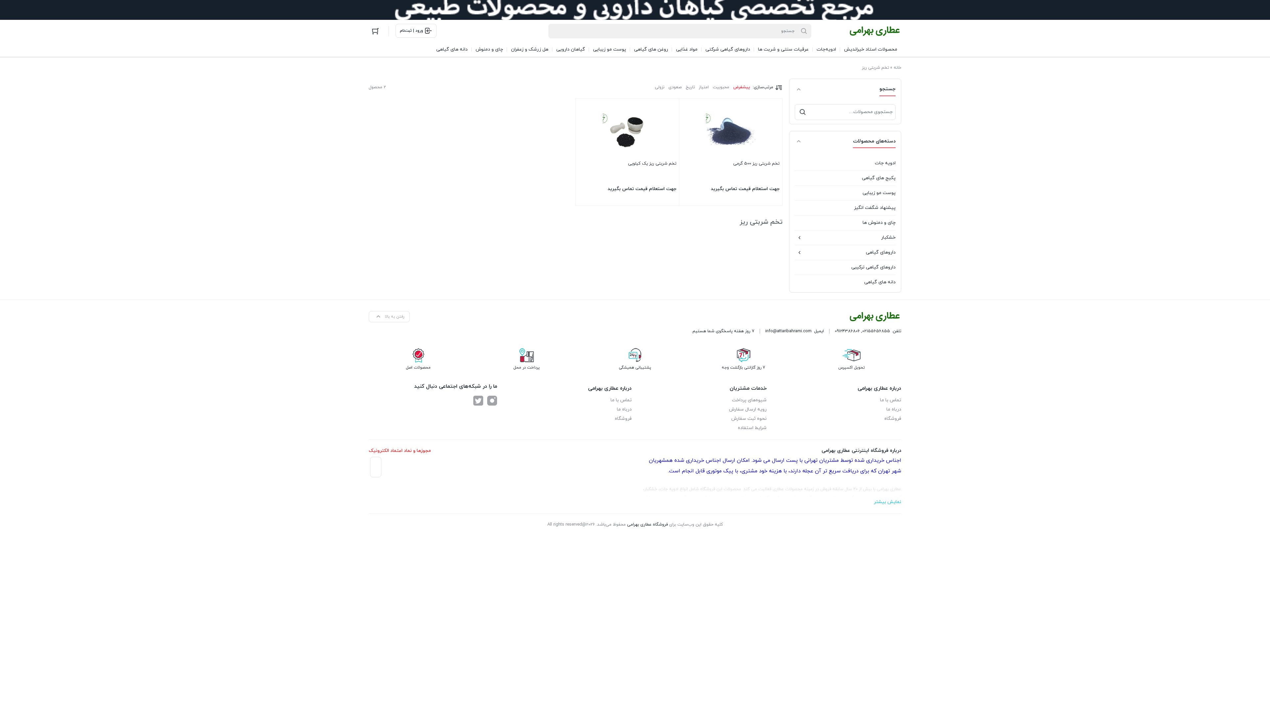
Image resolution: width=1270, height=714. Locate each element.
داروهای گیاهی (881, 252)
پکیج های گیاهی (879, 178)
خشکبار (888, 237)
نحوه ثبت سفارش (749, 419)
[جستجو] (803, 112)
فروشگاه (892, 419)
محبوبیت (721, 87)
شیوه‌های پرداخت (749, 400)
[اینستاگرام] (492, 401)
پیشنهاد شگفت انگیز (875, 208)
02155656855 (876, 331)
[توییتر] (478, 401)
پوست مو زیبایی (879, 193)
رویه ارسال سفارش (748, 409)
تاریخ (690, 87)
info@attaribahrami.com (788, 331)
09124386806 (847, 331)
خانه (897, 68)
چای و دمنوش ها (879, 222)
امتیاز (704, 87)
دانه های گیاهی (880, 282)
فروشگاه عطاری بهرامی (647, 525)
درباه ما (893, 409)
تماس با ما (890, 400)
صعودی (675, 87)
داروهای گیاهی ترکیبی (873, 267)
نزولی (659, 87)
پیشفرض (741, 87)
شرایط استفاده (752, 428)
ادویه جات (885, 163)
